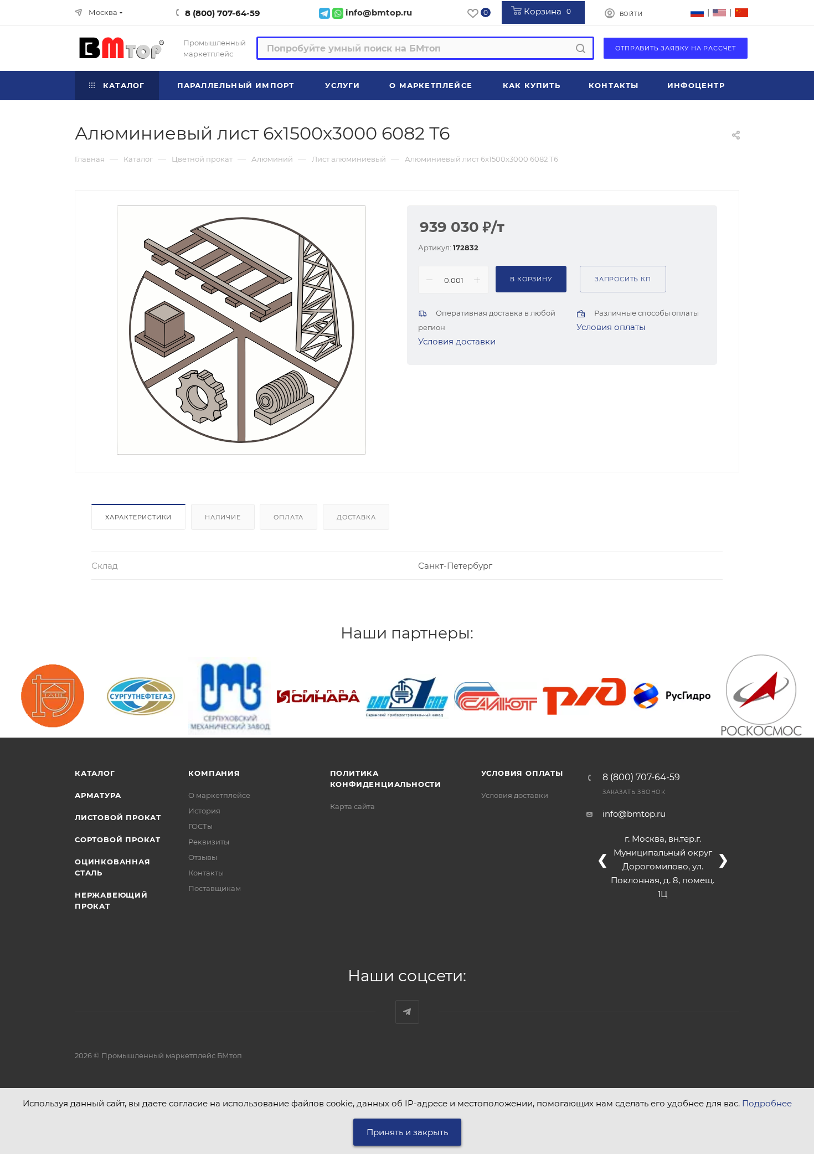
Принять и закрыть (407, 1132)
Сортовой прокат (118, 839)
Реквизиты (208, 841)
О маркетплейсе (219, 795)
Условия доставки (457, 341)
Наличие (223, 517)
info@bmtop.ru (634, 813)
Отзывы (202, 857)
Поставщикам (214, 888)
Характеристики (138, 517)
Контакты (206, 872)
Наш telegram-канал (407, 1012)
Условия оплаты (611, 327)
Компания (214, 773)
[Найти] (580, 48)
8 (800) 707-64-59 (222, 13)
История (204, 810)
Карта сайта (352, 806)
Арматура (98, 795)
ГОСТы (200, 826)
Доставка (356, 517)
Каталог (95, 773)
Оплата (288, 517)
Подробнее (767, 1103)
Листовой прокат (118, 817)
